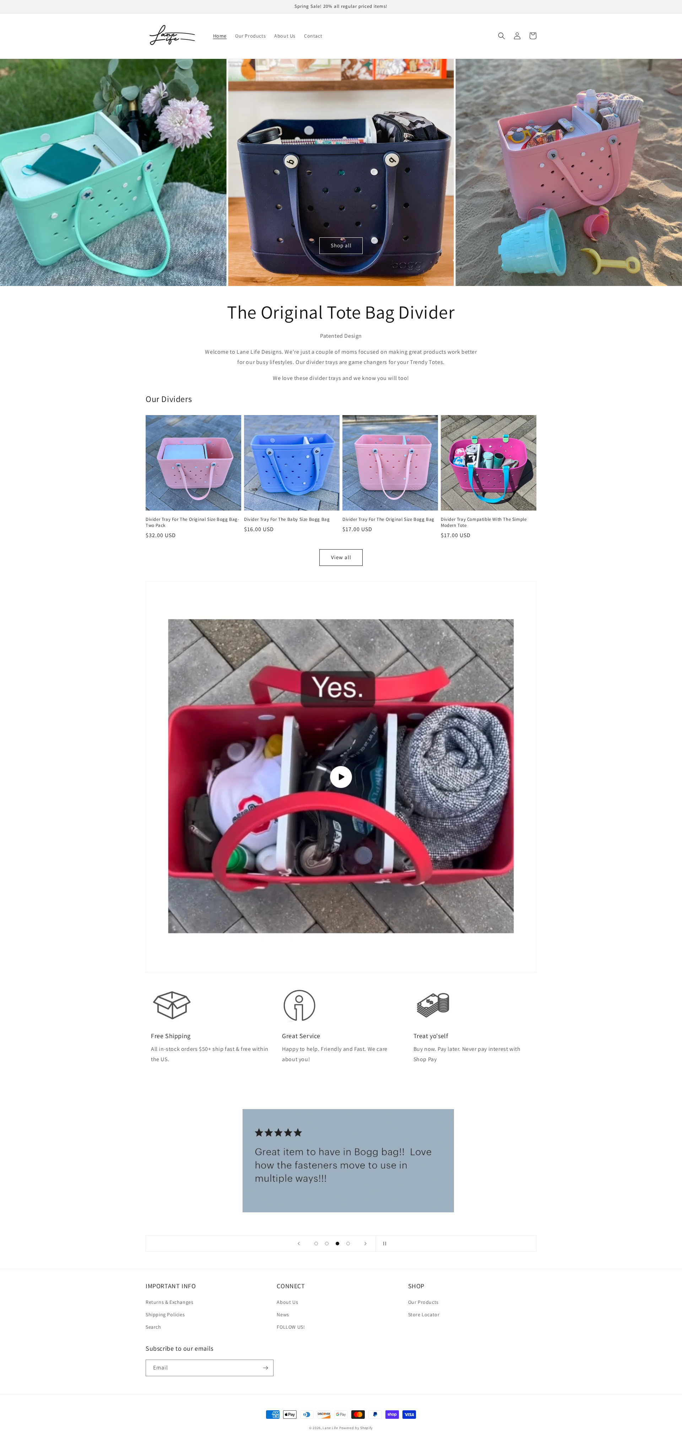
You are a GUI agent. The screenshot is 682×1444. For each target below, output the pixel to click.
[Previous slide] (299, 1243)
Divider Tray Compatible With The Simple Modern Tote (483, 522)
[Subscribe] (265, 1368)
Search (153, 1327)
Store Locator (424, 1314)
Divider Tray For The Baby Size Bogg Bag (287, 519)
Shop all (341, 245)
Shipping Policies (165, 1314)
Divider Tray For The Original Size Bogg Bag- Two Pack (192, 522)
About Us (287, 1302)
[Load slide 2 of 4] (326, 1243)
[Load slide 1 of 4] (316, 1243)
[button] (501, 36)
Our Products (423, 1302)
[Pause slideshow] (383, 1243)
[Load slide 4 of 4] (348, 1243)
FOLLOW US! (291, 1327)
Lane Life (330, 1428)
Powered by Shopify (356, 1428)
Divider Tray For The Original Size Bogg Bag (388, 519)
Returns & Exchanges (169, 1302)
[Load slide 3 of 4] (337, 1243)
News (283, 1314)
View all (341, 557)
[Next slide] (365, 1243)
